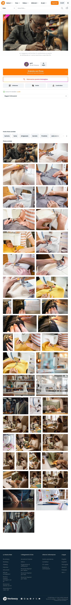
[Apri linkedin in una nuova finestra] (27, 598)
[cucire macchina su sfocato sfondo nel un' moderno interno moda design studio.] (52, 362)
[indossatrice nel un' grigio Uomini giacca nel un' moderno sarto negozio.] (15, 405)
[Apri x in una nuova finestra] (36, 598)
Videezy (5, 564)
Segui (43, 65)
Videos (25, 3)
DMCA (23, 561)
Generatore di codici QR (7, 588)
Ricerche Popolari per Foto (26, 573)
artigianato (24, 135)
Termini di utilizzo (49, 598)
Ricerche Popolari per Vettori (26, 568)
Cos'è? (18, 91)
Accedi (62, 3)
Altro (61, 571)
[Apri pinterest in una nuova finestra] (30, 598)
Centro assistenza (47, 558)
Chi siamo (45, 564)
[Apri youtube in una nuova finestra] (39, 598)
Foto (16, 3)
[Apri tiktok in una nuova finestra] (33, 598)
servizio (34, 135)
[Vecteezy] (3, 3)
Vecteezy (5, 561)
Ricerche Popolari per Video (26, 577)
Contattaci (45, 561)
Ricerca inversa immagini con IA (7, 578)
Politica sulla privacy (61, 598)
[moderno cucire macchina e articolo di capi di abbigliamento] (35, 405)
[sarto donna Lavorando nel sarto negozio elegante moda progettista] (52, 499)
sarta (15, 135)
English (62, 558)
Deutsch (62, 566)
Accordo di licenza (26, 558)
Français (62, 569)
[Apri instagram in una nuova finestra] (24, 598)
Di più (43, 3)
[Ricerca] (62, 8)
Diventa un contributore (46, 567)
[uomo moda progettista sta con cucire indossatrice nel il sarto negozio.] (18, 521)
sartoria (7, 135)
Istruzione (6, 569)
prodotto (44, 135)
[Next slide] (64, 135)
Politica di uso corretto (59, 599)
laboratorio (55, 135)
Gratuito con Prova (35, 72)
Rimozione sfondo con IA (7, 584)
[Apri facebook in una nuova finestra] (21, 598)
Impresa (5, 566)
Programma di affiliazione (25, 564)
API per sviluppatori (6, 572)
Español (62, 561)
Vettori (8, 3)
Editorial (34, 3)
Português (63, 564)
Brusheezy (6, 558)
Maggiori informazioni (11, 95)
